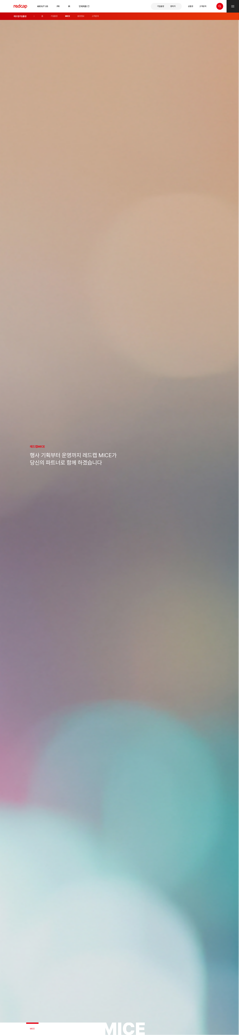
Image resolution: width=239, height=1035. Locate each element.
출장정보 (80, 16)
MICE (67, 16)
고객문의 (202, 6)
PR (58, 6)
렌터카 (173, 6)
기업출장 (160, 6)
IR (69, 6)
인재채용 (83, 6)
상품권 (190, 6)
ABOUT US (42, 6)
